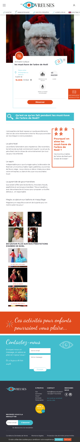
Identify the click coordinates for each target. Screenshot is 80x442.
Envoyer (40, 369)
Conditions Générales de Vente (17, 436)
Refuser (67, 439)
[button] (40, 102)
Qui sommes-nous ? (38, 394)
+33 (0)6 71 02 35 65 (54, 394)
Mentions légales (37, 436)
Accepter (59, 439)
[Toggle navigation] (4, 5)
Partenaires (39, 400)
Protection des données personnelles (60, 436)
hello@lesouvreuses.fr (55, 392)
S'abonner (25, 423)
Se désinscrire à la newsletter (22, 428)
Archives (38, 398)
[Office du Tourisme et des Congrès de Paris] (40, 408)
